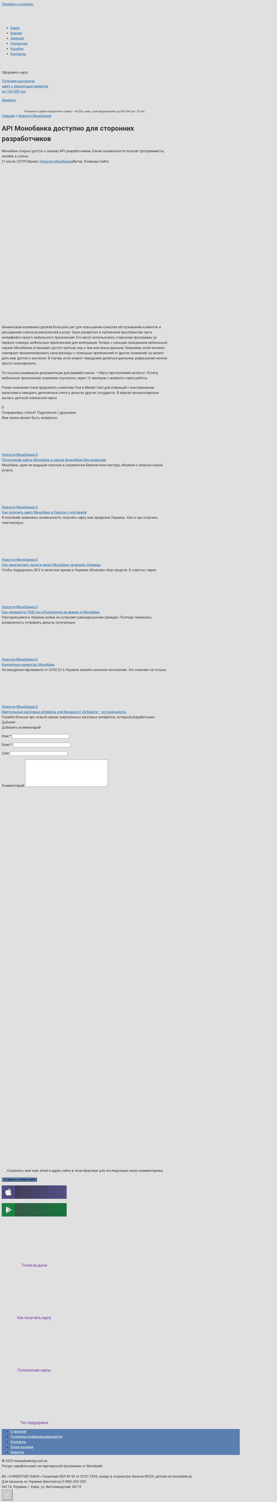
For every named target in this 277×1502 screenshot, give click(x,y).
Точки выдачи (21, 1447)
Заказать (9, 100)
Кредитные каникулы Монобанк (28, 665)
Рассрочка (18, 43)
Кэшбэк (17, 49)
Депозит (17, 38)
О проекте (18, 1431)
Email (7, 745)
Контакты (18, 54)
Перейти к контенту (18, 4)
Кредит (16, 33)
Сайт (5, 753)
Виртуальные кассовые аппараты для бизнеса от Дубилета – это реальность (64, 712)
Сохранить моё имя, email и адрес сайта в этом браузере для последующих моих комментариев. (85, 1171)
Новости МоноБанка (56, 161)
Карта (14, 28)
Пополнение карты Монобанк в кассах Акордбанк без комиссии (54, 460)
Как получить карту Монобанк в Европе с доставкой (44, 512)
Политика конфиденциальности (36, 1437)
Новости (17, 1452)
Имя (6, 736)
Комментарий (13, 786)
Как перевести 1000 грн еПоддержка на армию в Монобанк (51, 612)
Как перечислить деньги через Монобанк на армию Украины (51, 565)
